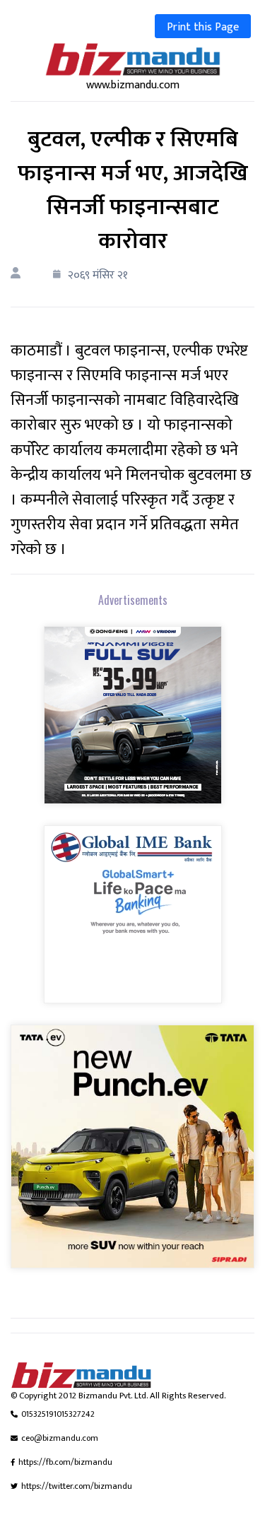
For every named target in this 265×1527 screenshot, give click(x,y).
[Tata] (132, 1156)
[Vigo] (133, 725)
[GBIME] (133, 924)
